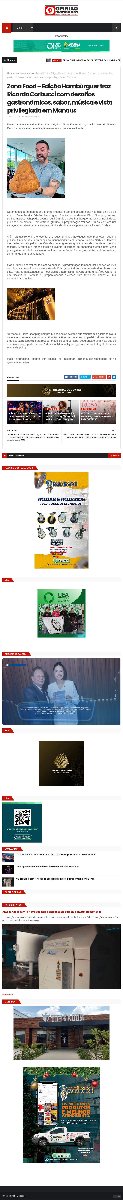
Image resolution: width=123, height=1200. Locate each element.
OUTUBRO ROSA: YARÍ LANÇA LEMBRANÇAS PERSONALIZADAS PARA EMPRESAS (97, 416)
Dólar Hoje (7, 994)
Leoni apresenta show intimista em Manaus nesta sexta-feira (47, 866)
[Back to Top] (119, 1196)
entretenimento (25, 73)
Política (30, 60)
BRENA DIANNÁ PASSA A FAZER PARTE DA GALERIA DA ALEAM (66, 60)
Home (10, 73)
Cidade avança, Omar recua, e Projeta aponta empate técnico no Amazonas (55, 854)
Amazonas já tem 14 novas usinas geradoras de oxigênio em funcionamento (55, 878)
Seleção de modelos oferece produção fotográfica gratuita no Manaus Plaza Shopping (61, 416)
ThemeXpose (19, 1196)
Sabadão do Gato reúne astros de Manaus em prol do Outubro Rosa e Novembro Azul (25, 416)
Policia (111, 60)
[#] (115, 1196)
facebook (114, 455)
